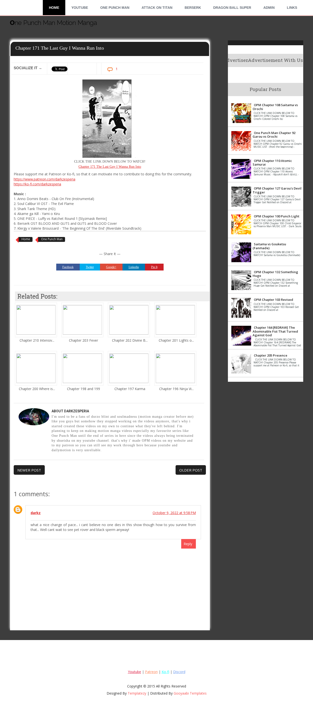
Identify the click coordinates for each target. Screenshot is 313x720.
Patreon (151, 671)
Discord (179, 671)
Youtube (79, 8)
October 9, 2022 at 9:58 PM (174, 512)
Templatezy (137, 693)
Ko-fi (165, 671)
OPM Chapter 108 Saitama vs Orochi (275, 107)
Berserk (193, 8)
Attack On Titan (157, 8)
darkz (36, 512)
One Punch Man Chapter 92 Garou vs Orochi (274, 135)
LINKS (292, 8)
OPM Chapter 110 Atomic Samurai (272, 162)
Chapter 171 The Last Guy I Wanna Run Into (109, 167)
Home (54, 8)
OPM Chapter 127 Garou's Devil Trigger (277, 190)
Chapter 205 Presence (270, 355)
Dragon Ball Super (232, 8)
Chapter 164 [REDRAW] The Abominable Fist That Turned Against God (275, 331)
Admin (269, 8)
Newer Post (29, 470)
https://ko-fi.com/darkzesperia (37, 184)
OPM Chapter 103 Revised (273, 299)
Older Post (190, 470)
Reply (188, 543)
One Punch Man (114, 8)
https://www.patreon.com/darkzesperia (44, 179)
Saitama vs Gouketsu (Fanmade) (269, 246)
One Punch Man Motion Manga (53, 22)
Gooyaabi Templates (190, 693)
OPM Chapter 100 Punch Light (276, 216)
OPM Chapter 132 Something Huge (275, 274)
